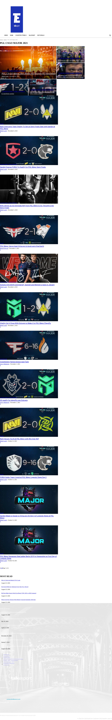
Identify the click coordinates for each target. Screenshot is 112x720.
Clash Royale (3, 359)
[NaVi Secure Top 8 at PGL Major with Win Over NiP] (29, 422)
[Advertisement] (73, 19)
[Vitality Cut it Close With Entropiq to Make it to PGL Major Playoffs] (29, 306)
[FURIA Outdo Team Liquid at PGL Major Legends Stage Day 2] (29, 460)
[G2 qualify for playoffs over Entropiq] (29, 383)
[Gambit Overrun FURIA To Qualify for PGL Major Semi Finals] (29, 150)
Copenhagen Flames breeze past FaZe (14, 362)
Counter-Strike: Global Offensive (13, 71)
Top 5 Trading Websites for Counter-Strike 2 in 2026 (13, 612)
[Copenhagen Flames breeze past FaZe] (29, 345)
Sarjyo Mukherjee (4, 364)
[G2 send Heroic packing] (14, 87)
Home (1, 39)
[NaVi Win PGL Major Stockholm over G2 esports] (70, 54)
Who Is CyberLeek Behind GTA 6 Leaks (10, 580)
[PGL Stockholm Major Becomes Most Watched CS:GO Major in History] (42, 87)
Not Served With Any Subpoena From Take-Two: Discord (14, 586)
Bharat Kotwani (4, 248)
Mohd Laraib (3, 131)
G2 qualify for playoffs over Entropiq (14, 400)
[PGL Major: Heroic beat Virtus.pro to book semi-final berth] (29, 229)
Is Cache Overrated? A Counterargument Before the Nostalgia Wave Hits (18, 625)
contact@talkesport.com (13, 699)
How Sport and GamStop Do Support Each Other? (13, 639)
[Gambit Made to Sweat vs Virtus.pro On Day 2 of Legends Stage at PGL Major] (29, 499)
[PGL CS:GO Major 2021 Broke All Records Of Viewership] (28, 62)
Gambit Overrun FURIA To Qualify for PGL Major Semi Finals (23, 167)
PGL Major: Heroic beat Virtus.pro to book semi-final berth (22, 246)
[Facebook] (1, 706)
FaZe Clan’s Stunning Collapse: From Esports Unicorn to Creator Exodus (18, 633)
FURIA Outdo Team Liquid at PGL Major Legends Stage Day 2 (23, 477)
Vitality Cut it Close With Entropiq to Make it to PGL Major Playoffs (25, 323)
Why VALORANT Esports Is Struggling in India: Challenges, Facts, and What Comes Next (22, 618)
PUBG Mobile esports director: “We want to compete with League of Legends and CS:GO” (22, 646)
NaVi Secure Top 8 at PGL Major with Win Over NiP (19, 439)
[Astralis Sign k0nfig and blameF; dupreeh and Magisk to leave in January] (29, 268)
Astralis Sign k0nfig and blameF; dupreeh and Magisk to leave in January (27, 285)
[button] (110, 35)
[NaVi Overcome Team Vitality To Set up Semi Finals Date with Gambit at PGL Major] (29, 110)
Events (5, 39)
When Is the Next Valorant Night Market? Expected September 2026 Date (18, 599)
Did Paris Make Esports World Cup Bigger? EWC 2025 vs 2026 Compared (18, 593)
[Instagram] (6, 706)
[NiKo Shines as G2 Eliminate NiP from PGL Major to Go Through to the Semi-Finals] (29, 189)
